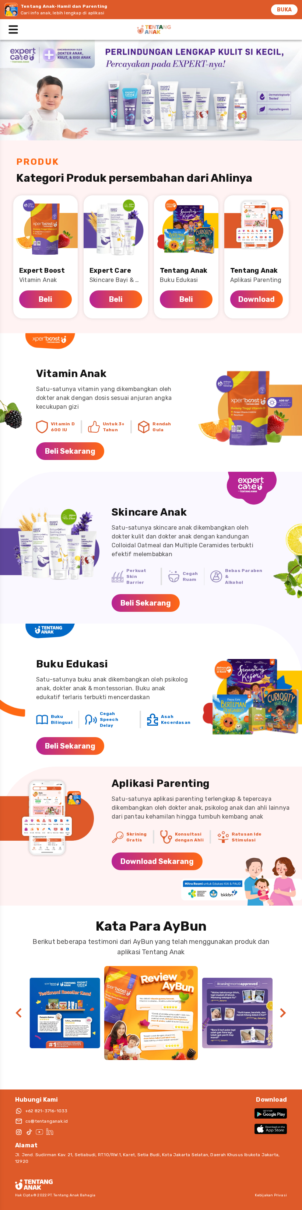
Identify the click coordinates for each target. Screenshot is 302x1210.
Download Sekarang (157, 861)
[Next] (283, 1013)
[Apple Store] (270, 1129)
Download (256, 299)
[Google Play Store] (270, 1113)
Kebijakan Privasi (271, 1195)
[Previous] (18, 1013)
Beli (45, 299)
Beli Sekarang (70, 451)
